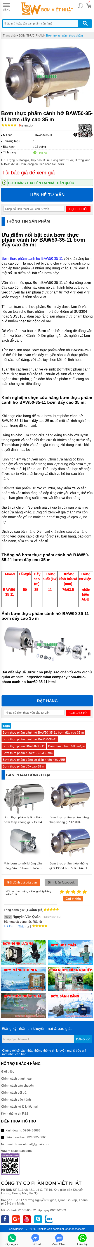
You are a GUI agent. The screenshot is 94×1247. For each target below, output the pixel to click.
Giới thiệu (7, 1071)
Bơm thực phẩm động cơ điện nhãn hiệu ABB (34, 759)
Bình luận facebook (61, 882)
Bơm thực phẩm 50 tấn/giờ (66, 746)
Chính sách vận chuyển (17, 1085)
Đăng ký (83, 1039)
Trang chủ (9, 35)
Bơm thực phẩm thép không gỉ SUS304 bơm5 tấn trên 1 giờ (68, 868)
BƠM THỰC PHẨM (31, 35)
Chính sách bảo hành (16, 1099)
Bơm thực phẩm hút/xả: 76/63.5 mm (28, 753)
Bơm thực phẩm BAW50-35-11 (24, 746)
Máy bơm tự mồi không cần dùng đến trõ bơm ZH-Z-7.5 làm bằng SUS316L (23, 868)
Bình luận (26, 126)
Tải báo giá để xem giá (28, 173)
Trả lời (8, 926)
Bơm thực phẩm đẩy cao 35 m (24, 766)
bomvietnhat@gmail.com (32, 1144)
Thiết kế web (44, 1229)
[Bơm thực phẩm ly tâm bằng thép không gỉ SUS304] (70, 810)
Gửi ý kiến (73, 898)
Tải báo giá (85, 134)
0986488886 (31, 1130)
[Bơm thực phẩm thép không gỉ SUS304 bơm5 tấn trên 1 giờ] (70, 856)
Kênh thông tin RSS (14, 1113)
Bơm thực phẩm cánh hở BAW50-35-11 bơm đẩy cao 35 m (43, 732)
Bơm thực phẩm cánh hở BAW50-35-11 (32, 258)
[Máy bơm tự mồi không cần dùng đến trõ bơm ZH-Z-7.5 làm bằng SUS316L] (24, 854)
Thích (22, 926)
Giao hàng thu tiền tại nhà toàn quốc (41, 183)
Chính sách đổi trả (13, 1092)
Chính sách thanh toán (17, 1078)
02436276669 (37, 1137)
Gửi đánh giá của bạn (22, 882)
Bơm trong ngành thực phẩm (64, 35)
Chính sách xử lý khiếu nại (19, 1106)
